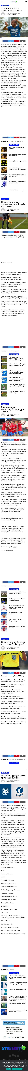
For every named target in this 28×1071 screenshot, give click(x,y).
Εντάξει (8, 1068)
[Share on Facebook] (5, 41)
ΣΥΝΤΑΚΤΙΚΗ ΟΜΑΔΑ (11, 648)
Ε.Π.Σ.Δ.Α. (18, 1059)
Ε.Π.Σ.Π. (13, 1059)
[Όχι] (26, 1065)
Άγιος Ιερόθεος (19, 141)
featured (12, 141)
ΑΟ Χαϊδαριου (13, 586)
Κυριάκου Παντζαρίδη (11, 14)
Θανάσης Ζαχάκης (11, 210)
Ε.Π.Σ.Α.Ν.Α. (24, 1059)
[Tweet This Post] (11, 41)
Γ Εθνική (4, 1059)
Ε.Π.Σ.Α (8, 1059)
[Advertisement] (14, 122)
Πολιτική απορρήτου (17, 1068)
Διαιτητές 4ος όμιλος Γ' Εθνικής (17, 759)
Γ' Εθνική (12, 969)
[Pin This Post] (16, 41)
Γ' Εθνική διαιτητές (14, 351)
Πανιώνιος (19, 586)
